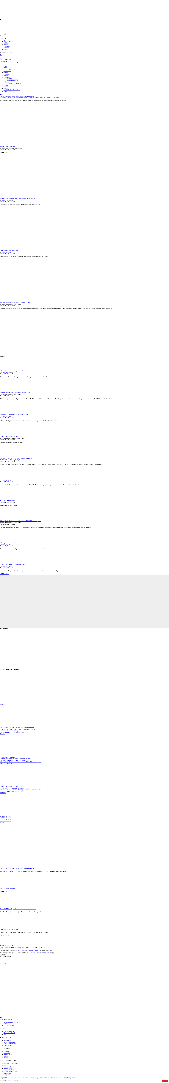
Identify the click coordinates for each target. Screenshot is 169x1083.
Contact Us (7, 1053)
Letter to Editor (8, 1054)
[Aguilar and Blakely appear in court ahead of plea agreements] (30, 97)
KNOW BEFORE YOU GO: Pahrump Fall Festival (14, 788)
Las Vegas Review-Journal (11, 1063)
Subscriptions (7, 1040)
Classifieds (7, 46)
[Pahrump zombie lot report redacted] (9, 541)
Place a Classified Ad (13, 80)
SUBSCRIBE (165, 1080)
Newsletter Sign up (9, 1045)
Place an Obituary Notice (14, 83)
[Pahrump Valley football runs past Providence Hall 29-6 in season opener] (9, 519)
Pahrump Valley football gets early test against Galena (15, 392)
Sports (5, 40)
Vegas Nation (7, 1073)
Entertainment (7, 41)
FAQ (5, 1034)
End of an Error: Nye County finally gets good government (16, 458)
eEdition (6, 49)
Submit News (7, 1056)
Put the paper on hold (9, 1042)
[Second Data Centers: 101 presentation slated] (9, 563)
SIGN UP (3, 955)
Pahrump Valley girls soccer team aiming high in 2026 (15, 302)
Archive (6, 85)
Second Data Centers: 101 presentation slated (12, 564)
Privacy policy (34, 1077)
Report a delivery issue (10, 1043)
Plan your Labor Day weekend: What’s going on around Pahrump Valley (20, 789)
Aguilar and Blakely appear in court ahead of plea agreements (17, 96)
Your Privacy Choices (70, 1077)
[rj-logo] (17, 28)
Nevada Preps (11, 69)
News (5, 38)
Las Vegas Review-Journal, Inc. (19, 1077)
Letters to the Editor (5, 480)
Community (7, 74)
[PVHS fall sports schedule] (31, 145)
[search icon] (0, 54)
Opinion (6, 43)
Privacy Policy (22, 950)
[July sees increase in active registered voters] (9, 369)
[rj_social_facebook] (0, 94)
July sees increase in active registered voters (12, 371)
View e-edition (4, 964)
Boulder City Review (9, 1070)
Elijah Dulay (5, 200)
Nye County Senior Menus (7, 500)
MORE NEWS (4, 574)
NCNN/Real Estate (12, 79)
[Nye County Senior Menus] (9, 499)
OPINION (3, 793)
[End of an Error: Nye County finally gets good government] (9, 457)
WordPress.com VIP (12, 1080)
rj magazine (7, 1074)
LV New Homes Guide (10, 1071)
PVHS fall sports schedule (7, 146)
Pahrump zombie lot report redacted (10, 543)
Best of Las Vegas (9, 1067)
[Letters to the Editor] (9, 478)
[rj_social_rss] (1, 94)
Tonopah (6, 44)
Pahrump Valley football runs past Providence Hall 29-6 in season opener (20, 521)
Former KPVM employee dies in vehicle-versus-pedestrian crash (18, 198)
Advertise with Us (9, 1031)
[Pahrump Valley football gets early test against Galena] (9, 391)
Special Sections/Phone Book (12, 90)
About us (6, 1051)
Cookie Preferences (56, 1077)
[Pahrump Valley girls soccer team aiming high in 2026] (31, 301)
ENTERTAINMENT (6, 763)
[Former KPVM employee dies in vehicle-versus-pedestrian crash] (31, 197)
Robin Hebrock (6, 252)
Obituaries (6, 47)
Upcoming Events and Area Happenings (11, 436)
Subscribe (6, 86)
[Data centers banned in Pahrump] (31, 249)
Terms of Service (33, 950)
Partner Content (8, 91)
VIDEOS (2, 822)
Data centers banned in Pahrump (9, 250)
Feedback (6, 1057)
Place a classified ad (9, 1033)
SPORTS (2, 734)
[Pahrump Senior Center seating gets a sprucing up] (9, 413)
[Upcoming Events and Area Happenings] (9, 435)
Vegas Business (8, 1068)
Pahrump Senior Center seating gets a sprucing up (14, 414)
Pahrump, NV (4, 61)
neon (5, 1065)
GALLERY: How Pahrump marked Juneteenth (13, 791)
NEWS (2, 704)
